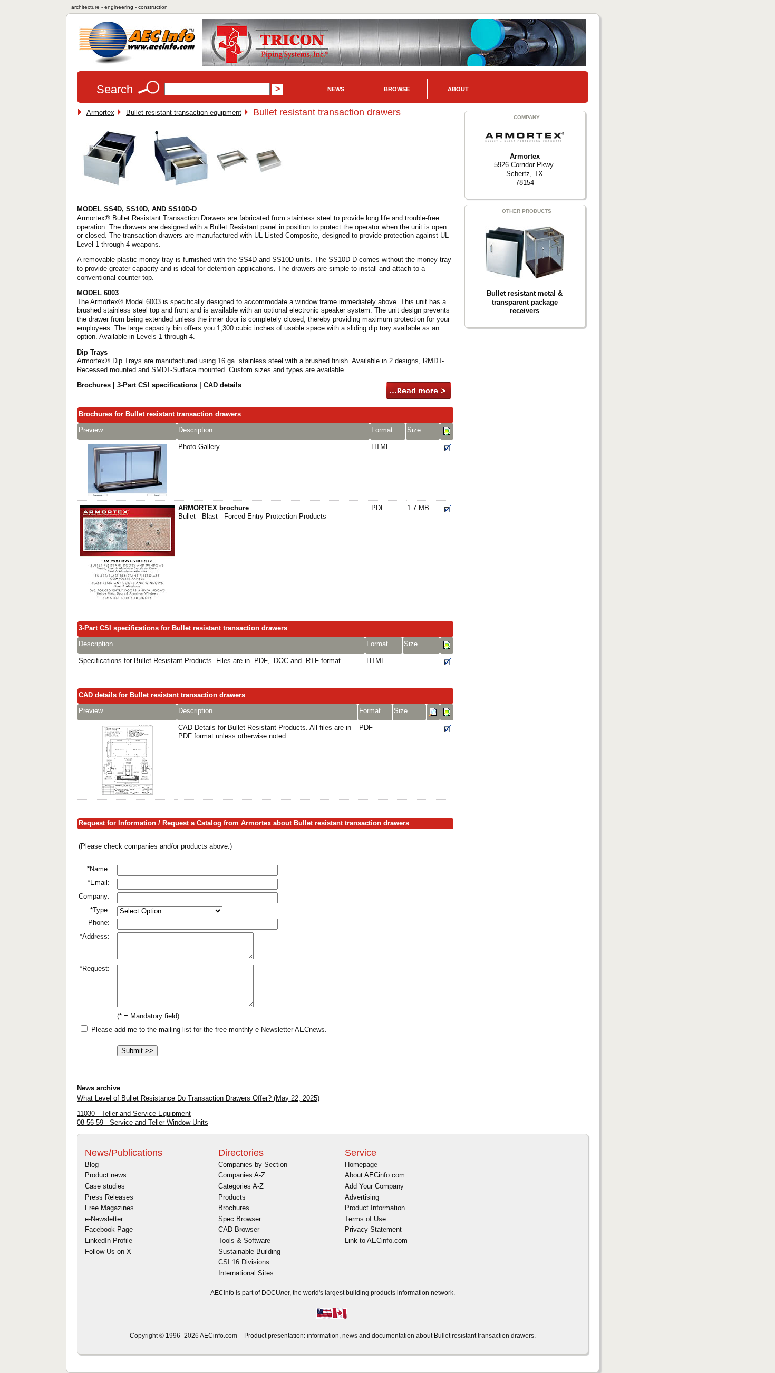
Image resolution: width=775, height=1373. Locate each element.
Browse (397, 89)
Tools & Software (244, 1240)
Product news (106, 1175)
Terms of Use (365, 1219)
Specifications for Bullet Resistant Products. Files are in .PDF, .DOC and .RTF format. (211, 661)
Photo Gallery (199, 447)
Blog (92, 1164)
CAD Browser (238, 1229)
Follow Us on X (108, 1251)
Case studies (105, 1186)
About (458, 89)
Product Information (375, 1208)
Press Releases (109, 1197)
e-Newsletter (104, 1219)
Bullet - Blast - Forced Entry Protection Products (252, 512)
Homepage (361, 1164)
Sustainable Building (249, 1251)
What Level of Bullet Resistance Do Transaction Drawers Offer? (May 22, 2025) (198, 1098)
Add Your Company (374, 1186)
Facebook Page (109, 1229)
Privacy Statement (373, 1229)
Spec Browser (239, 1219)
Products (232, 1197)
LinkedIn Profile (108, 1240)
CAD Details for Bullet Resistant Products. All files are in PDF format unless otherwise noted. (264, 732)
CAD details (222, 385)
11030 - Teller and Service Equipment (134, 1113)
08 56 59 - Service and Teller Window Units (142, 1122)
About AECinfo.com (375, 1175)
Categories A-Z (241, 1186)
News (335, 89)
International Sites (246, 1273)
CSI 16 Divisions (243, 1262)
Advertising (362, 1197)
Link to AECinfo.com (376, 1240)
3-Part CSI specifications (157, 385)
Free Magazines (109, 1208)
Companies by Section (252, 1164)
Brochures (94, 385)
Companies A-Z (241, 1175)
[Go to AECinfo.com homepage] (137, 62)
